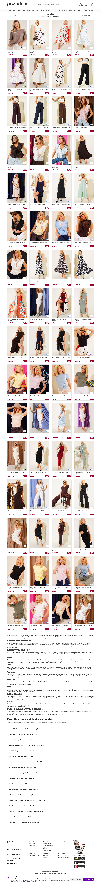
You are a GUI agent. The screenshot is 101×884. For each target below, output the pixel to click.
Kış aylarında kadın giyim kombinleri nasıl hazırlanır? (24, 806)
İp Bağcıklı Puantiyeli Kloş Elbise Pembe (17, 90)
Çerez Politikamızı (25, 880)
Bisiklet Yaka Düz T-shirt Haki (82, 396)
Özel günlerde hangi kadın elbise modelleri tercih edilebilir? (26, 762)
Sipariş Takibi (32, 853)
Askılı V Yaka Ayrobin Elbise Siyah (61, 204)
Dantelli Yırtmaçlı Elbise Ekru (38, 434)
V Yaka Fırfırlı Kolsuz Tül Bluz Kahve (16, 166)
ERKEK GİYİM (34, 10)
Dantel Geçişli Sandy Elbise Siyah (84, 549)
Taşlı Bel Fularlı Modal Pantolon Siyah (83, 90)
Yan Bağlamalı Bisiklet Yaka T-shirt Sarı (38, 588)
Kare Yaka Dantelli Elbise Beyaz (83, 625)
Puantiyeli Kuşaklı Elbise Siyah (83, 281)
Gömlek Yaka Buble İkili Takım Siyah (83, 511)
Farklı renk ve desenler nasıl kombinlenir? (21, 817)
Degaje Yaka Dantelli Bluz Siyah (16, 242)
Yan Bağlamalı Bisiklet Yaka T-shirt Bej (60, 626)
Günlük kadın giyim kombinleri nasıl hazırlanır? (23, 751)
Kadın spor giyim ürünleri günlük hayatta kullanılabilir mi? (26, 811)
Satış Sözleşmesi (47, 843)
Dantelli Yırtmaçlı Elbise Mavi (60, 434)
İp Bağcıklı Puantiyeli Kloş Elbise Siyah (61, 90)
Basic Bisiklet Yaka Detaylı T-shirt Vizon (16, 51)
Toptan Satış (32, 841)
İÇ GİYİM (80, 10)
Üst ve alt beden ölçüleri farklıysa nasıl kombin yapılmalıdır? (27, 745)
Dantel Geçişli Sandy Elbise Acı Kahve (60, 549)
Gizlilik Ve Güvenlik (48, 845)
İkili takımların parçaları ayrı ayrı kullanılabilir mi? (23, 789)
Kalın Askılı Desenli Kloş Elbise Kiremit (16, 319)
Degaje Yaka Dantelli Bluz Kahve (83, 242)
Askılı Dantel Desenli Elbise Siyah (39, 549)
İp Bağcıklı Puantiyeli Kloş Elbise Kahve (39, 51)
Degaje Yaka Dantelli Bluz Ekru (16, 281)
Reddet (42, 880)
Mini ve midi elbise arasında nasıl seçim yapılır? (23, 767)
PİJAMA (85, 10)
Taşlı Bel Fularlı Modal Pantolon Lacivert (39, 128)
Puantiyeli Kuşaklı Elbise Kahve (60, 281)
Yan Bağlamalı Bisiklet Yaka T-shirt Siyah (16, 588)
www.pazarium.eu (12, 863)
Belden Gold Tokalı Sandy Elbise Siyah (61, 358)
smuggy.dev (38, 873)
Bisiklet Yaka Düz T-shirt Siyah (83, 357)
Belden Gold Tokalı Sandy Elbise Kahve (17, 358)
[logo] (17, 4)
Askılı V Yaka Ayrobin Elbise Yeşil (83, 204)
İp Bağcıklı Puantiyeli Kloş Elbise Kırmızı (61, 51)
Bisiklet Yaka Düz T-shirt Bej (15, 434)
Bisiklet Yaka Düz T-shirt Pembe (38, 396)
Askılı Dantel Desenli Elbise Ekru (16, 549)
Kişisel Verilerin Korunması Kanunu (49, 847)
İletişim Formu (33, 843)
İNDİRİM (91, 10)
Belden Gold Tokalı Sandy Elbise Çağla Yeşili (83, 319)
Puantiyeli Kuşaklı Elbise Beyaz (38, 281)
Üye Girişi (45, 855)
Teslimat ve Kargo (34, 855)
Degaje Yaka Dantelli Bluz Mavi (60, 242)
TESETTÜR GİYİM (21, 10)
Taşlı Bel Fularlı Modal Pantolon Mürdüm (17, 128)
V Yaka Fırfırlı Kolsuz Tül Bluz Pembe (82, 128)
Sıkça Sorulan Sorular (63, 855)
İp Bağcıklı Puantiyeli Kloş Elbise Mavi (83, 51)
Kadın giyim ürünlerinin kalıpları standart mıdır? (23, 734)
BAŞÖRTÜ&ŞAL (72, 10)
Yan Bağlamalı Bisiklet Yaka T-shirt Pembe (60, 588)
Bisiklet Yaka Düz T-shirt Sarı (16, 396)
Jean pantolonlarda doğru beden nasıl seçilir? (23, 773)
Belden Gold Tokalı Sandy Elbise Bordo (61, 319)
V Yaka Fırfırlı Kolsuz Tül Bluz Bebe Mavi (60, 166)
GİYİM (28, 10)
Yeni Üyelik (46, 853)
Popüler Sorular (61, 853)
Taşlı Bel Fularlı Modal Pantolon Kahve (61, 128)
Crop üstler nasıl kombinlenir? (18, 784)
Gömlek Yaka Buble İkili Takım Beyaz (38, 511)
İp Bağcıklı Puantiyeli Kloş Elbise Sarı (39, 90)
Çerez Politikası (47, 850)
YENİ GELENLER (11, 10)
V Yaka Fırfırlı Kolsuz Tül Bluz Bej (39, 166)
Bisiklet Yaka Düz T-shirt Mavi (60, 396)
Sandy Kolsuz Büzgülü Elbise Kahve (16, 511)
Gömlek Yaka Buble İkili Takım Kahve (60, 511)
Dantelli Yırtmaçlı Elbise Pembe (83, 434)
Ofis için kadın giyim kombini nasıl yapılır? (21, 756)
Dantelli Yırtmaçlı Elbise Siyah (38, 472)
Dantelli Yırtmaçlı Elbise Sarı (16, 472)
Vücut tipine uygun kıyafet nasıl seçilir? (20, 740)
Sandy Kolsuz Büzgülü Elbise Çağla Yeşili (82, 473)
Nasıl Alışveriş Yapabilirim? (64, 857)
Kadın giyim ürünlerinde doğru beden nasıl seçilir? (24, 729)
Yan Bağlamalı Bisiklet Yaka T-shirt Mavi (83, 588)
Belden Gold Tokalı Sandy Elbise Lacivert (39, 358)
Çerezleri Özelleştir (76, 879)
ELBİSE (54, 10)
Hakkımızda (32, 845)
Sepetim (45, 857)
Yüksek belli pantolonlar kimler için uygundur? (22, 778)
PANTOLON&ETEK (62, 10)
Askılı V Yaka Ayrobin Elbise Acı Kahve (83, 166)
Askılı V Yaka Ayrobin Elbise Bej (16, 204)
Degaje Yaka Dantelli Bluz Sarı (38, 242)
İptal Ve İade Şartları (63, 841)
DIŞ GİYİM (41, 10)
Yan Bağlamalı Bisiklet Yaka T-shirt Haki (16, 626)
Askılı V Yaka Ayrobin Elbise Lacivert (37, 205)
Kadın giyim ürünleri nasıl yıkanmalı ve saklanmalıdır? (25, 822)
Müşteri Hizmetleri (48, 841)
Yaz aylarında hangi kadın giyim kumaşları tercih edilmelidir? (27, 800)
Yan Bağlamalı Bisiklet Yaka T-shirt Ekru (38, 626)
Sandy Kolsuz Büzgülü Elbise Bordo (60, 473)
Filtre (14, 15)
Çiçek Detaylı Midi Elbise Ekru (38, 319)
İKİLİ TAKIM (48, 10)
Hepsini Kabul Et (88, 879)
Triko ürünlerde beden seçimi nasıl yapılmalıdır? (23, 795)
